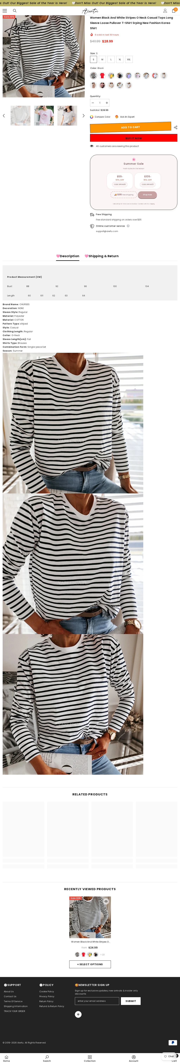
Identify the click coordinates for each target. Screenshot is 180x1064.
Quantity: (95, 96)
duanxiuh (95, 954)
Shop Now (147, 194)
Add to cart (130, 127)
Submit (131, 1001)
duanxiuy (89, 954)
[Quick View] (106, 901)
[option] (44, 56)
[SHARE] (174, 127)
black (77, 954)
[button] (3, 115)
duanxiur (83, 954)
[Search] (15, 11)
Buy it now (134, 138)
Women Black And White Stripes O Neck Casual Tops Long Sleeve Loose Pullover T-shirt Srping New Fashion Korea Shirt (90, 942)
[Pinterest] (78, 1014)
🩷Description (67, 256)
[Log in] (165, 11)
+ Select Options (90, 964)
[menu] (5, 11)
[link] (23, 861)
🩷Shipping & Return (101, 256)
